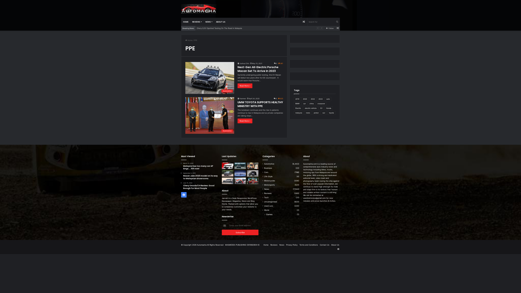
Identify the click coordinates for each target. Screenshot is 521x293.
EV (321, 108)
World (266, 210)
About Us (220, 22)
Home (185, 22)
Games (269, 214)
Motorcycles (269, 181)
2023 (321, 99)
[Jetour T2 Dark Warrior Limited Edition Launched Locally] (252, 173)
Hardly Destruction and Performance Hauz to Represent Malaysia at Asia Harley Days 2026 (235, 28)
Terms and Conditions (308, 245)
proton (316, 113)
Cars (266, 172)
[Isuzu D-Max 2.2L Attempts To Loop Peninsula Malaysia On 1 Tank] (240, 181)
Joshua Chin (244, 63)
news (308, 113)
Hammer (243, 99)
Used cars (268, 206)
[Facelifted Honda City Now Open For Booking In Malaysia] (227, 166)
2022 (313, 99)
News (208, 22)
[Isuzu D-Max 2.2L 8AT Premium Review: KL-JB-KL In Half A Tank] (227, 173)
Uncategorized (270, 202)
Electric (298, 108)
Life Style (268, 176)
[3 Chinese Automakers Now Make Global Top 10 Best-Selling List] (240, 173)
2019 (297, 99)
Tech (266, 197)
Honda (328, 108)
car (304, 104)
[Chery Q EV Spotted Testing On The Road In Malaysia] (240, 166)
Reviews (196, 22)
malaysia (298, 113)
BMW (297, 104)
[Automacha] (198, 9)
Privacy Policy (292, 245)
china (311, 104)
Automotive (269, 164)
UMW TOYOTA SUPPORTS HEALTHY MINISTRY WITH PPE (260, 104)
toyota (331, 113)
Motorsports (269, 185)
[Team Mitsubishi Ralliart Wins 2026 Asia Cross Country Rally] (252, 181)
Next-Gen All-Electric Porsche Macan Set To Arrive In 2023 (258, 69)
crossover (321, 104)
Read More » (245, 86)
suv (324, 113)
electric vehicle (311, 108)
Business (268, 168)
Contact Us (324, 245)
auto (328, 99)
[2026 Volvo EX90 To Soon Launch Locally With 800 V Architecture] (227, 181)
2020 (305, 99)
